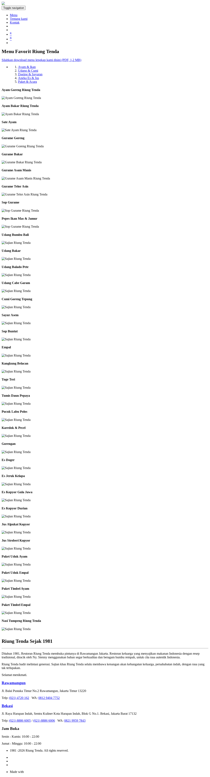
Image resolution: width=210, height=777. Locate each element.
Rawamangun (14, 683)
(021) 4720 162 (19, 698)
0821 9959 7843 (75, 720)
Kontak (14, 22)
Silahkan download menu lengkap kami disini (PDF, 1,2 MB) (41, 60)
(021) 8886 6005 (20, 720)
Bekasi (7, 706)
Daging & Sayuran (30, 74)
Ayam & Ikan (27, 67)
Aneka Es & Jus (28, 78)
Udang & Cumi (28, 70)
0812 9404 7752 (49, 698)
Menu (13, 15)
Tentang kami (18, 18)
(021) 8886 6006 (44, 720)
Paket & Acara (27, 81)
